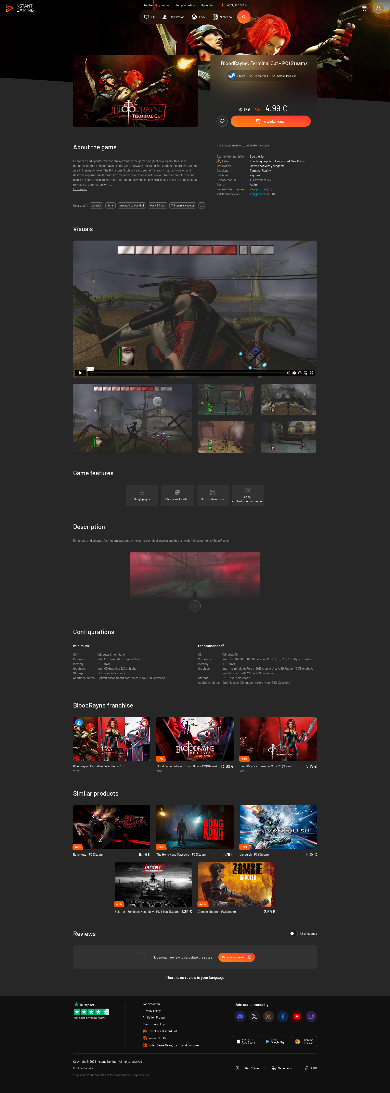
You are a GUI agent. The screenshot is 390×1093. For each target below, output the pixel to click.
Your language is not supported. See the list (278, 161)
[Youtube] (297, 1016)
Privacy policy (152, 1010)
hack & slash (157, 205)
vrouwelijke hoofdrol (132, 205)
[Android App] (275, 1041)
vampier (96, 205)
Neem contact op (154, 1024)
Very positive (258, 189)
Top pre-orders (185, 5)
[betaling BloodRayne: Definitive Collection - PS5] (111, 739)
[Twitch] (311, 1016)
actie (110, 205)
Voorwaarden (151, 1004)
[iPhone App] (246, 1041)
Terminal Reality (260, 170)
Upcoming (207, 5)
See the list (257, 156)
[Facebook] (282, 1016)
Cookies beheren (84, 1068)
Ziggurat (255, 175)
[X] (254, 1016)
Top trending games (156, 5)
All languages (308, 933)
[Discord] (240, 1016)
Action (254, 184)
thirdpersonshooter (182, 205)
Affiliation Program (155, 1017)
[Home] (20, 8)
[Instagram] (268, 1016)
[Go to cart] (364, 8)
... (201, 205)
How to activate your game (267, 166)
